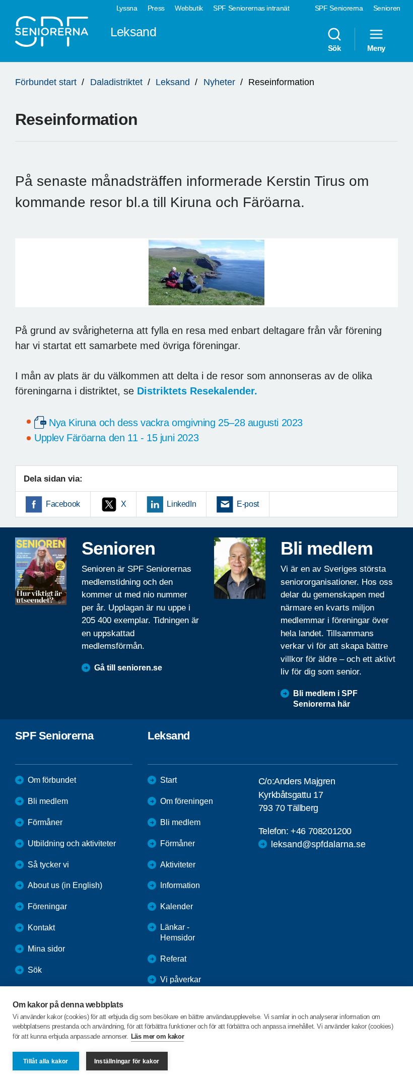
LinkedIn (181, 504)
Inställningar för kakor (127, 1061)
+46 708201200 (321, 831)
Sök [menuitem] (334, 48)
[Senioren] (40, 571)
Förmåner (45, 822)
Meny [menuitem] (376, 48)
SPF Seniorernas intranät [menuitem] (251, 8)
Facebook (63, 504)
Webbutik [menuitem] (189, 8)
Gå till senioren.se (128, 667)
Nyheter (219, 82)
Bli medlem (48, 801)
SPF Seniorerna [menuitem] (339, 8)
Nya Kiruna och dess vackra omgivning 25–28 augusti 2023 (176, 422)
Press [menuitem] (156, 8)
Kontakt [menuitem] (41, 927)
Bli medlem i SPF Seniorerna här (325, 698)
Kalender (176, 906)
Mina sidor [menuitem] (46, 948)
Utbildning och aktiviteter (72, 843)
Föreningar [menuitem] (47, 906)
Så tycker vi (48, 864)
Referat (173, 959)
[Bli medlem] (239, 568)
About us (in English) (65, 885)
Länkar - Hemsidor (177, 932)
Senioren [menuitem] (386, 8)
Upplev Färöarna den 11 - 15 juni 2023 (116, 437)
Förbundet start (46, 82)
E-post (248, 504)
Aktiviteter (177, 864)
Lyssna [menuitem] (126, 8)
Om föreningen (186, 801)
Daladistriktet (116, 82)
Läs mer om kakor (157, 1036)
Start (168, 780)
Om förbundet (52, 780)
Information (180, 885)
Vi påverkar (180, 979)
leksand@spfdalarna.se (318, 844)
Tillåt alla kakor (45, 1061)
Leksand (173, 82)
